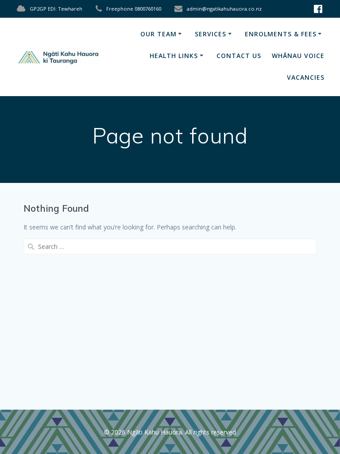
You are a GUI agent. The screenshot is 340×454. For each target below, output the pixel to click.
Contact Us (238, 55)
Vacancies (306, 77)
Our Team (158, 34)
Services (210, 34)
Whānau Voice (298, 55)
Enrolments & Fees (281, 34)
